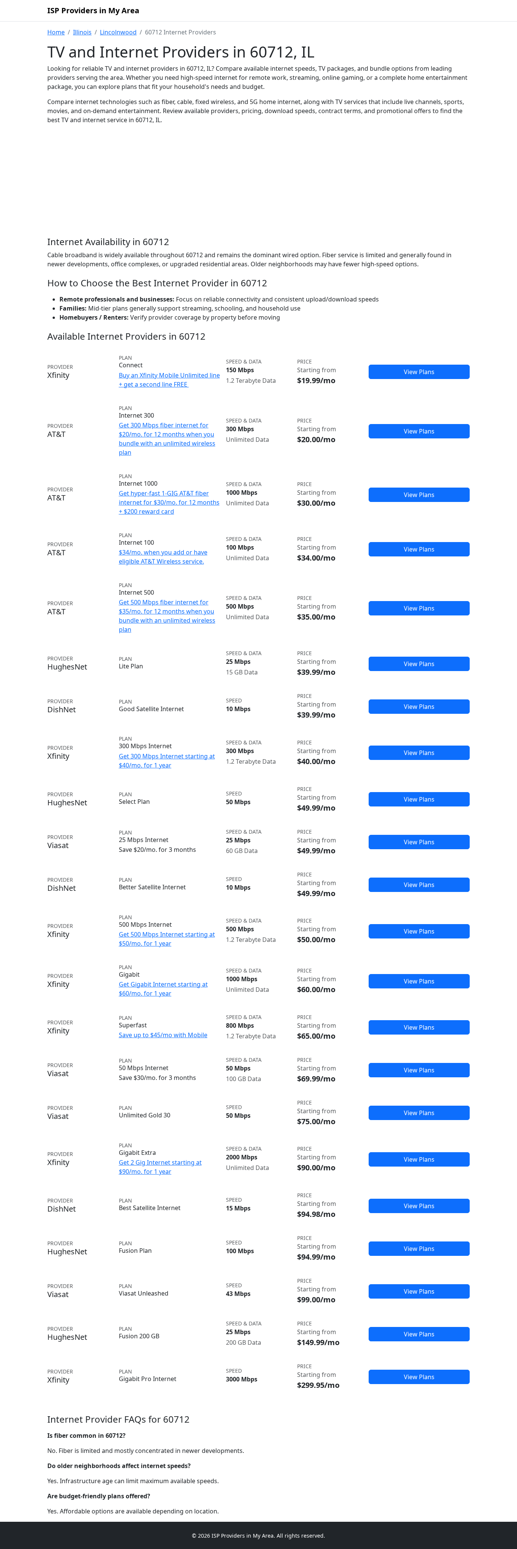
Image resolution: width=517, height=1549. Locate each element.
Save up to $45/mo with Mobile (163, 1035)
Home (56, 32)
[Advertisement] (258, 187)
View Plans (419, 372)
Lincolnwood (118, 32)
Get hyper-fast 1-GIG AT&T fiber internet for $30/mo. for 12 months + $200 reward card (169, 502)
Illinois (82, 32)
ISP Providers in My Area (93, 10)
